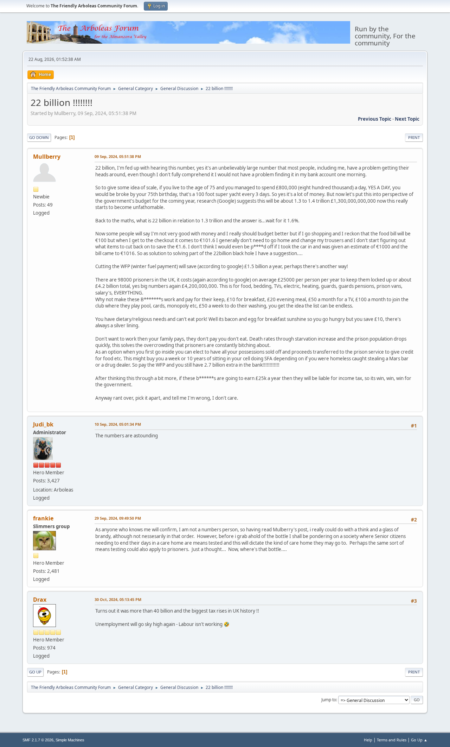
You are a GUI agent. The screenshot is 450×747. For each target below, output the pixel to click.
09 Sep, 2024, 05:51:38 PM (118, 156)
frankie (43, 518)
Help (368, 739)
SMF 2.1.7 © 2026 (37, 740)
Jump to (328, 700)
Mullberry (46, 156)
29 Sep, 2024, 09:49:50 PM (118, 518)
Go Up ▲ (419, 739)
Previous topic (374, 119)
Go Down (39, 137)
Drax (39, 599)
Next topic (407, 119)
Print (414, 137)
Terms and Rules (391, 739)
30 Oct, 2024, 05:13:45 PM (118, 599)
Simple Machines (70, 740)
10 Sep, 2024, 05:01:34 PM (118, 424)
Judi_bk (43, 424)
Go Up (35, 672)
